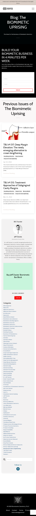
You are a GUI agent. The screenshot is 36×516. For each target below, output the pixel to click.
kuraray (5, 399)
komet (5, 398)
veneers (5, 454)
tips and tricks (7, 450)
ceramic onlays (7, 339)
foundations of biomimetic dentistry (13, 386)
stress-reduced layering (10, 446)
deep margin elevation (9, 156)
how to (5, 392)
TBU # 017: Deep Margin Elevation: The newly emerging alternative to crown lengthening (15, 148)
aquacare (6, 315)
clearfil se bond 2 (8, 345)
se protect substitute (9, 437)
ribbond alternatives (9, 433)
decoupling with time (9, 358)
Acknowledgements (18, 512)
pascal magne (7, 420)
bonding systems (8, 332)
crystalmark (6, 351)
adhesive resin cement (9, 311)
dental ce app (7, 366)
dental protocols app (9, 369)
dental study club (8, 371)
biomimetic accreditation (10, 319)
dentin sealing (7, 375)
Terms (21, 510)
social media (7, 441)
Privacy (27, 510)
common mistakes (8, 347)
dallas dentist (7, 356)
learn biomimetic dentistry (11, 403)
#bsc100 (6, 307)
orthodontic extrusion (9, 193)
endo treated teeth (8, 379)
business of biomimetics (10, 334)
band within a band (8, 317)
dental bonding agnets (9, 364)
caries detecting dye (9, 336)
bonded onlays (7, 330)
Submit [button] (18, 90)
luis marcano (7, 405)
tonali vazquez (7, 452)
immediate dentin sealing (10, 394)
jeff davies (6, 396)
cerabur (5, 337)
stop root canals (8, 443)
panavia (5, 418)
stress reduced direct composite (12, 445)
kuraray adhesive (8, 401)
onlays (5, 411)
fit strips (6, 384)
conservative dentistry (9, 349)
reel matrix (6, 431)
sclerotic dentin (7, 435)
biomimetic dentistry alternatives (12, 326)
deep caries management (10, 360)
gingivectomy (18, 191)
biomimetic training (8, 328)
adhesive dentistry (8, 309)
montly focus (7, 409)
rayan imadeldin (19, 156)
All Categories (7, 305)
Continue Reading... (9, 173)
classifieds (6, 341)
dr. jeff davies (7, 377)
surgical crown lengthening (10, 158)
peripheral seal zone (9, 422)
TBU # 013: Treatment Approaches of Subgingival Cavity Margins (16, 185)
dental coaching (8, 367)
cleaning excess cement (10, 343)
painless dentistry (8, 416)
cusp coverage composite (10, 352)
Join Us (18, 297)
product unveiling (8, 428)
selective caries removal (10, 439)
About (8, 510)
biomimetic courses (8, 322)
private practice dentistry (11, 426)
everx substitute (8, 381)
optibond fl (6, 413)
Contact (14, 510)
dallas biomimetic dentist (10, 354)
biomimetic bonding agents (11, 320)
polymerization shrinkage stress (12, 424)
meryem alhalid (26, 191)
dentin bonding (7, 373)
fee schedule (7, 382)
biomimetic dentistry (9, 324)
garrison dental (7, 388)
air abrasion (6, 313)
